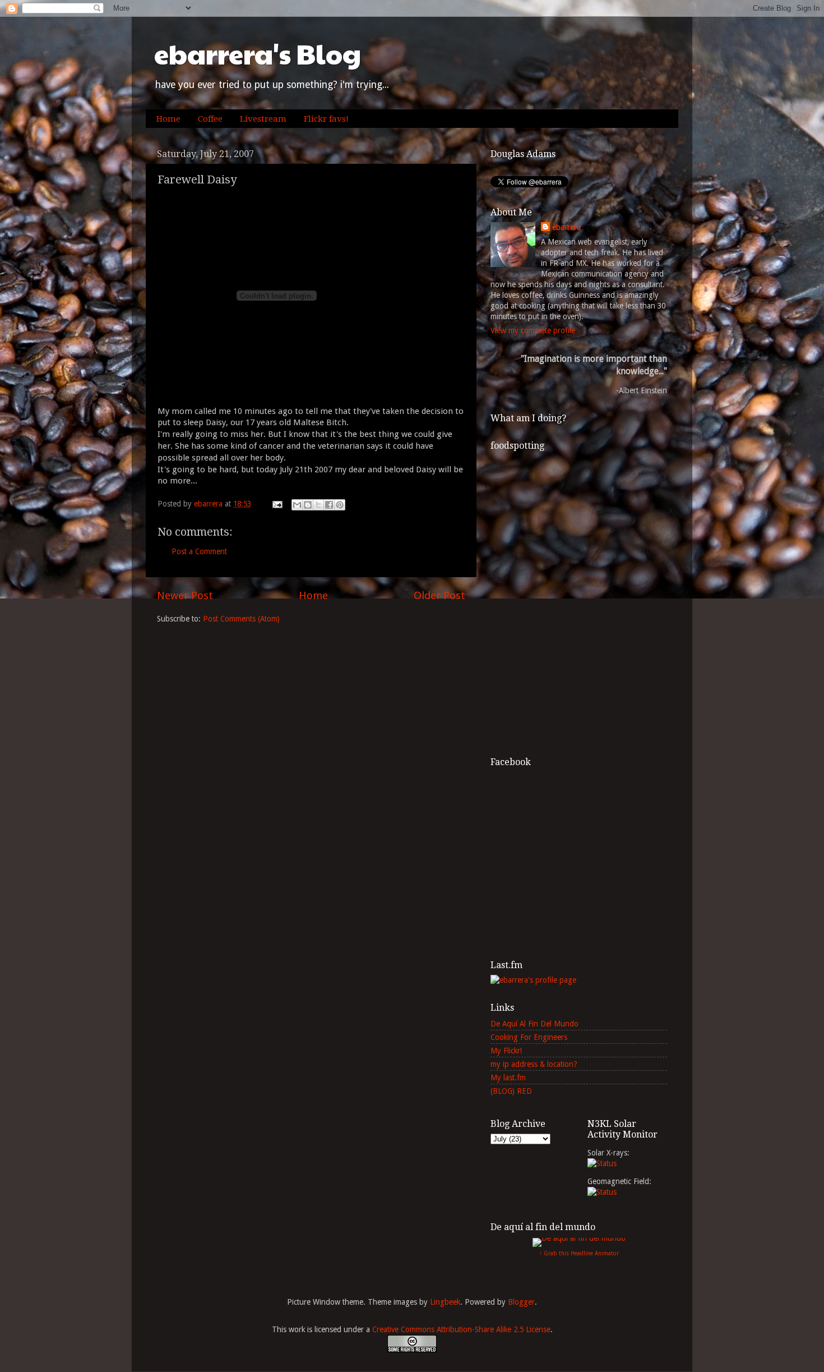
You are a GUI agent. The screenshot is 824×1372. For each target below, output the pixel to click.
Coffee (210, 119)
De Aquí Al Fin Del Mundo (534, 1023)
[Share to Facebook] (329, 504)
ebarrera (566, 227)
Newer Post (185, 595)
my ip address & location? (533, 1064)
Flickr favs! (326, 119)
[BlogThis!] (307, 504)
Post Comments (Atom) (241, 618)
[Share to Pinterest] (339, 504)
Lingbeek (445, 1301)
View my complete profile (532, 330)
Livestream (263, 119)
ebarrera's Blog (257, 53)
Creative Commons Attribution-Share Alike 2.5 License (461, 1329)
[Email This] (297, 504)
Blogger (521, 1301)
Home (168, 119)
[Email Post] (277, 503)
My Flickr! (506, 1050)
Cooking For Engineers (528, 1037)
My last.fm (508, 1077)
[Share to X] (318, 504)
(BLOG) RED (511, 1090)
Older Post (439, 595)
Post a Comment (199, 551)
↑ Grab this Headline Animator (579, 1253)
